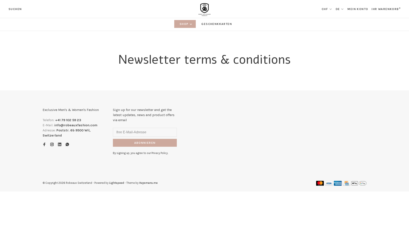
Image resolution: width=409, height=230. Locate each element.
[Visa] (329, 185)
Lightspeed (116, 182)
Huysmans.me (148, 182)
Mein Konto (357, 9)
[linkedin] (59, 145)
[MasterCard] (320, 185)
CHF (325, 9)
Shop (184, 24)
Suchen (15, 9)
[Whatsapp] (67, 145)
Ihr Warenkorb (386, 9)
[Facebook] (44, 145)
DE (338, 9)
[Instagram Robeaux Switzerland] (52, 145)
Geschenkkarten (216, 24)
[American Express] (338, 185)
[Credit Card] (346, 185)
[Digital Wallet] (358, 185)
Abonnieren (145, 143)
